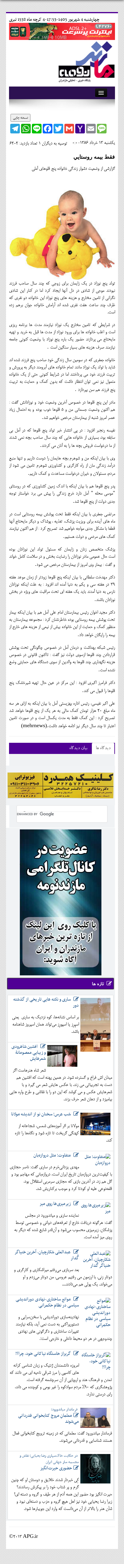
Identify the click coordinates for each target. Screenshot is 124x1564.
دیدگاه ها (103, 748)
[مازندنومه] (85, 60)
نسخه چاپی (20, 118)
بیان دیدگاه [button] (78, 748)
